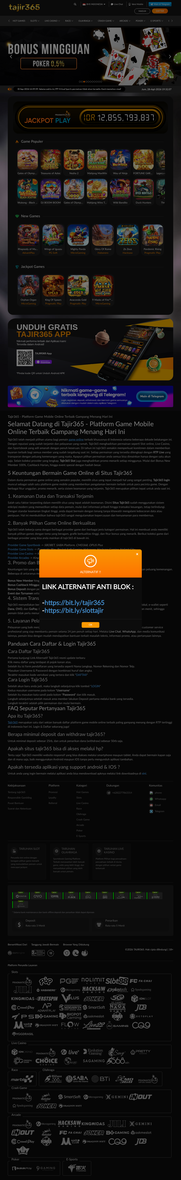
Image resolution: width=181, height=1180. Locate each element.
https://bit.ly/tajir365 (74, 603)
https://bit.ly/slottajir (74, 610)
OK (90, 625)
